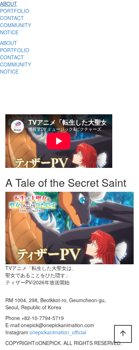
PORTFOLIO (14, 10)
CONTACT (12, 17)
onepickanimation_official (58, 332)
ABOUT (8, 3)
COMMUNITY (15, 25)
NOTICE (9, 32)
